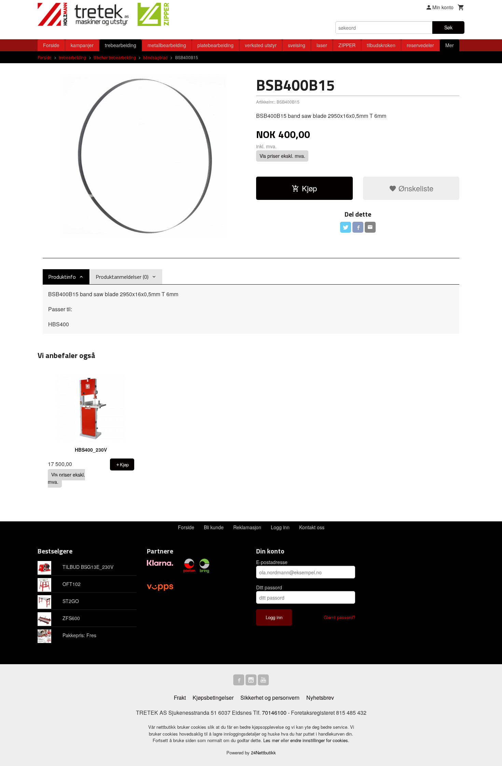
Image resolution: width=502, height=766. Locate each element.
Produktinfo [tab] (62, 277)
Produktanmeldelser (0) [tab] (122, 277)
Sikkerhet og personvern (269, 697)
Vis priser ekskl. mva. (282, 155)
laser (322, 45)
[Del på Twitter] (345, 227)
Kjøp (309, 188)
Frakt (180, 697)
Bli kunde (214, 527)
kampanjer (82, 45)
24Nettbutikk (263, 752)
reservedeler (420, 45)
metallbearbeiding (167, 45)
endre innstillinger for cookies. (319, 740)
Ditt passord (269, 587)
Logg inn (280, 527)
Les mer (272, 740)
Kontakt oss (311, 527)
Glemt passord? (339, 617)
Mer (449, 45)
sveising (296, 45)
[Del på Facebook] (357, 227)
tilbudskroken (381, 45)
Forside (51, 45)
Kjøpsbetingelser (213, 697)
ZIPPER (346, 45)
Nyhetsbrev (320, 697)
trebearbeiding (120, 45)
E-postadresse (272, 562)
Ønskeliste (414, 188)
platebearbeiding (215, 45)
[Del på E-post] (370, 227)
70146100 (274, 712)
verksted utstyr (261, 45)
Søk (448, 27)
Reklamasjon (247, 527)
